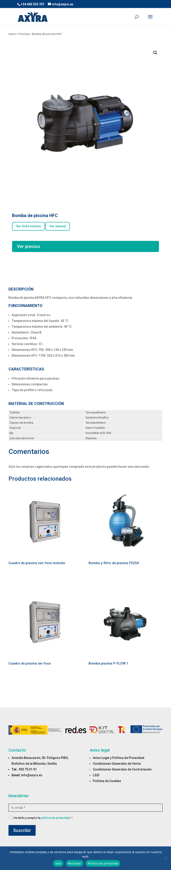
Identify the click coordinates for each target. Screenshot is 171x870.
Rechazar (74, 863)
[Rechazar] (165, 858)
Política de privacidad (103, 863)
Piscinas (24, 34)
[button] (155, 53)
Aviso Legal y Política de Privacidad (118, 758)
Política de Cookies (107, 781)
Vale (58, 863)
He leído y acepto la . (43, 817)
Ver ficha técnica (28, 226)
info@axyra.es (31, 775)
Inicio (12, 34)
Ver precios (28, 246)
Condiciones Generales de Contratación (122, 769)
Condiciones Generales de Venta (117, 763)
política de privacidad (55, 817)
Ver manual (57, 226)
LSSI (96, 775)
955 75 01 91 (28, 769)
